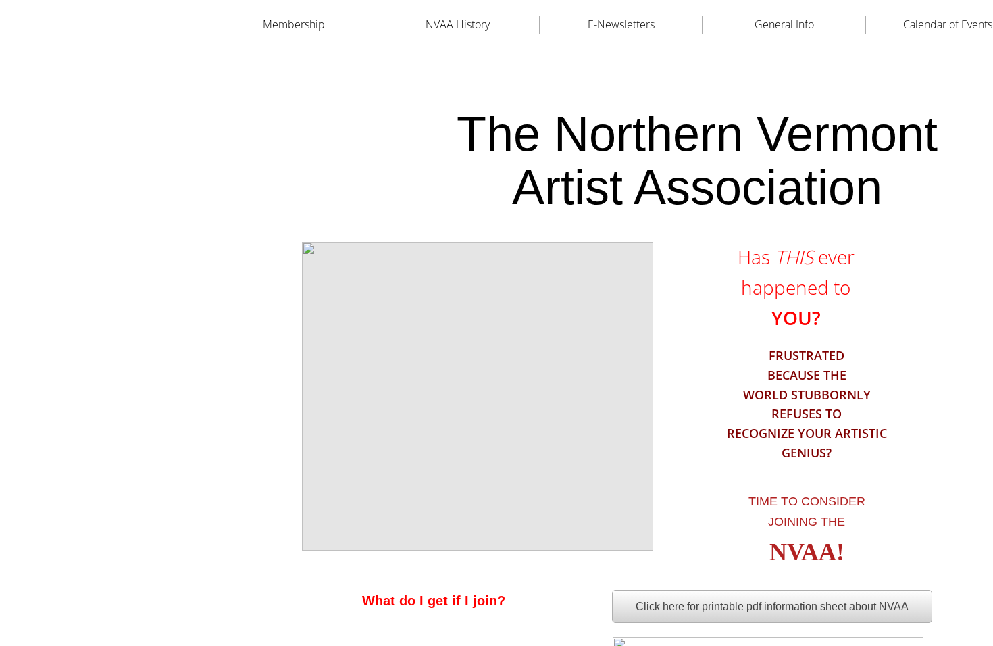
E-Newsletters (621, 24)
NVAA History (458, 24)
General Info (784, 24)
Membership (294, 24)
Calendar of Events (947, 24)
